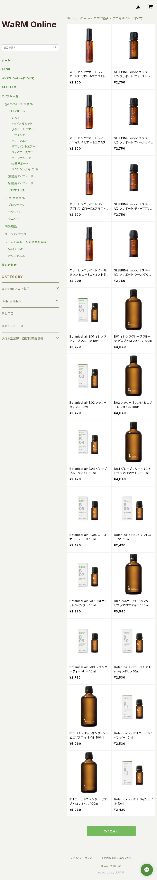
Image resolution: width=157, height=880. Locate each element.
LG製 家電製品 (15, 198)
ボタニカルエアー (22, 129)
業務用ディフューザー (22, 176)
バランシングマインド (24, 169)
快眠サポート (20, 163)
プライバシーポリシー (82, 857)
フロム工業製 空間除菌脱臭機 (26, 242)
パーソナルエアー (22, 158)
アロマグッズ (16, 190)
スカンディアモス (16, 234)
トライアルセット (21, 123)
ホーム (71, 18)
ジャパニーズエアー (23, 152)
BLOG (6, 69)
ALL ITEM (9, 87)
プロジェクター (18, 205)
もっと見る (111, 831)
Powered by (106, 872)
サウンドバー (16, 211)
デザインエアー (21, 135)
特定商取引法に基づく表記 (116, 857)
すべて (15, 118)
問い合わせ (9, 265)
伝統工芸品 (15, 249)
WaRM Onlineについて (18, 78)
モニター (13, 218)
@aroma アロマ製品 (94, 18)
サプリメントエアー (23, 146)
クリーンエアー (21, 140)
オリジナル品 (16, 256)
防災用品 (11, 226)
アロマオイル (121, 18)
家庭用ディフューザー (22, 183)
